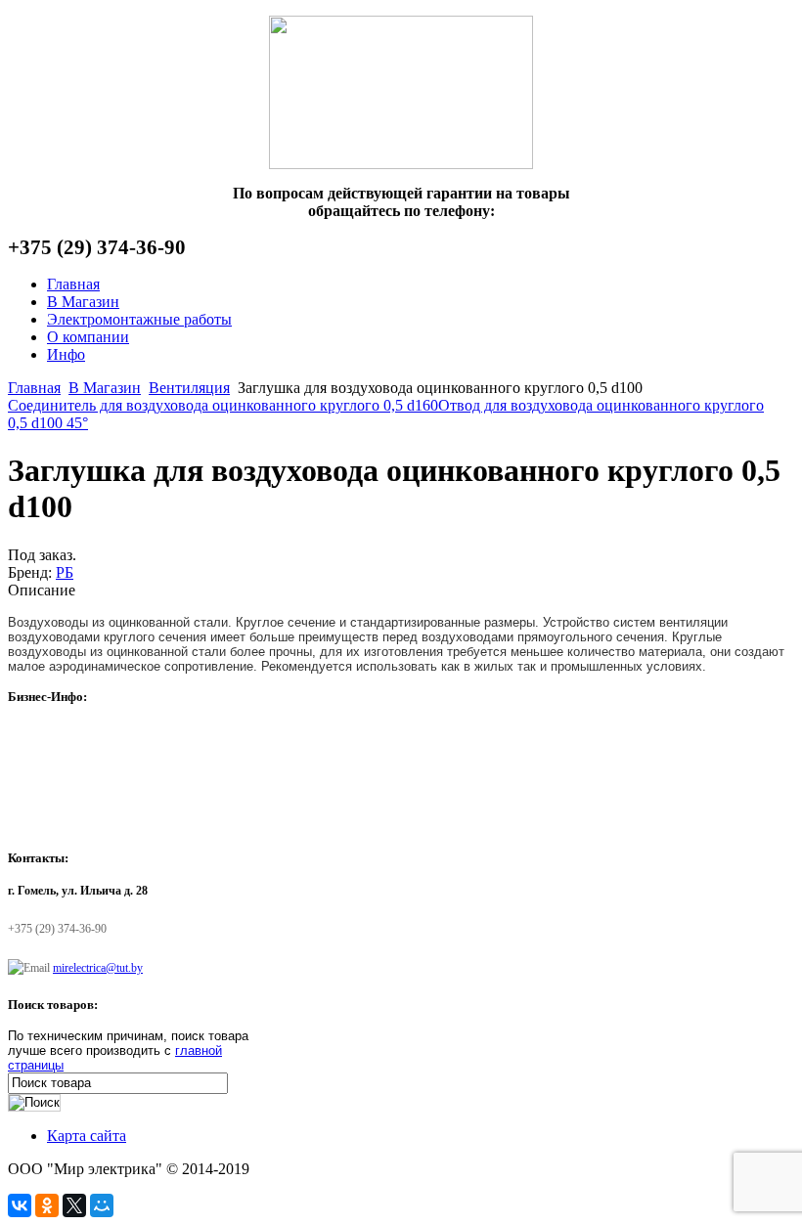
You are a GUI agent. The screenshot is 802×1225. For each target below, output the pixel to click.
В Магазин (104, 387)
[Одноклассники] (47, 1205)
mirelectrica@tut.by (98, 968)
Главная (34, 387)
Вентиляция (189, 387)
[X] (74, 1205)
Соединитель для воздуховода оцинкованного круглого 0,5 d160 (223, 405)
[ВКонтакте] (19, 1205)
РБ (64, 572)
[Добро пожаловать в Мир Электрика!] (401, 92)
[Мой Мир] (101, 1205)
